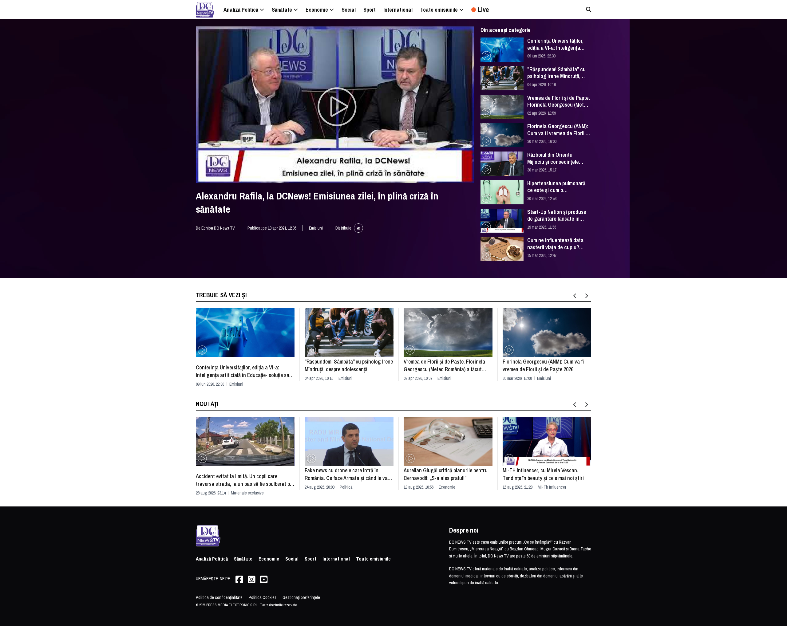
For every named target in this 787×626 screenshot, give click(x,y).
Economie (447, 487)
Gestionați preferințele (301, 597)
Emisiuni (316, 228)
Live (483, 9)
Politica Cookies (262, 597)
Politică (346, 487)
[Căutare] (588, 9)
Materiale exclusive (247, 493)
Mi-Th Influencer (552, 487)
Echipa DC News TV (218, 228)
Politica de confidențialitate (219, 597)
